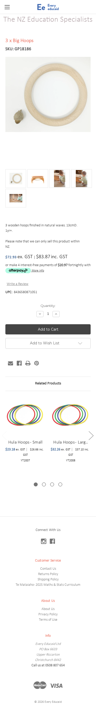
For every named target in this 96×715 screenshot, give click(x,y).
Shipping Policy (48, 579)
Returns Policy (48, 574)
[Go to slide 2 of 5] (91, 435)
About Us (48, 609)
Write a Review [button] (17, 284)
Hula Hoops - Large (70, 442)
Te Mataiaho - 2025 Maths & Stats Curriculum (48, 585)
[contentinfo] (48, 615)
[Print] (27, 363)
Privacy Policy (48, 614)
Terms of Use (48, 620)
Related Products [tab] (48, 383)
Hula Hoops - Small (25, 442)
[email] (10, 363)
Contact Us (48, 569)
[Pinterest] (36, 363)
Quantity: (48, 306)
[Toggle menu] (7, 7)
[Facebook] (19, 363)
